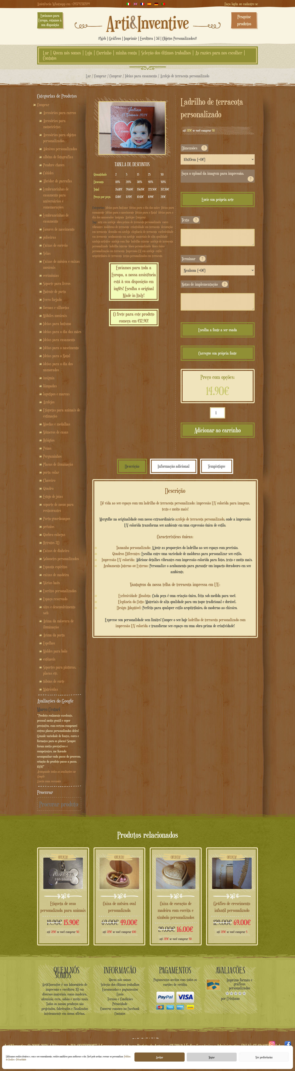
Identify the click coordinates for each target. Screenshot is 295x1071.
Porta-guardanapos (56, 518)
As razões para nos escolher (218, 52)
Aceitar (159, 1057)
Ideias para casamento (141, 75)
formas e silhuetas (56, 307)
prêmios (48, 526)
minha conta (126, 52)
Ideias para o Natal (146, 212)
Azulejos (129, 217)
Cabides (48, 173)
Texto (189, 219)
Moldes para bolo (55, 651)
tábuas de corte (53, 681)
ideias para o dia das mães (144, 208)
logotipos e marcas (56, 394)
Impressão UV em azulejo (140, 251)
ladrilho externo (140, 241)
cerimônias (51, 275)
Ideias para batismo (117, 208)
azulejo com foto (121, 241)
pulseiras (49, 237)
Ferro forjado (52, 299)
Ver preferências (264, 1057)
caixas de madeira (56, 574)
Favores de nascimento (58, 229)
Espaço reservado (55, 598)
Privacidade (21, 1059)
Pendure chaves (53, 165)
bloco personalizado (140, 246)
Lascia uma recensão (49, 781)
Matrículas (50, 689)
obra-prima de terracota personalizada (139, 222)
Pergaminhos (52, 456)
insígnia (119, 217)
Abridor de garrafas (57, 181)
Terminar (192, 258)
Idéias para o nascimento (120, 212)
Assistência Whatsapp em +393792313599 (63, 4)
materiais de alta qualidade (152, 236)
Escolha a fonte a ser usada (217, 329)
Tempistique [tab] (216, 466)
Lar (46, 52)
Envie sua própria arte (218, 199)
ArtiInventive (147, 22)
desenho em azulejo (119, 232)
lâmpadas (50, 386)
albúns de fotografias (58, 156)
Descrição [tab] (132, 466)
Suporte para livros (56, 283)
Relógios (49, 440)
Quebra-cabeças (54, 534)
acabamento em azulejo (121, 236)
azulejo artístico (101, 241)
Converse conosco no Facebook (119, 1008)
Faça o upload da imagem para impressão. (216, 176)
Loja (88, 52)
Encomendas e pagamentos (120, 989)
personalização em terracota (108, 251)
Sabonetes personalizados (61, 558)
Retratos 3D (51, 542)
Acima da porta (54, 635)
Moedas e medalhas (56, 424)
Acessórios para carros (59, 112)
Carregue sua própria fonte (217, 353)
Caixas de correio (55, 245)
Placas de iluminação (58, 464)
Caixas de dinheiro (56, 550)
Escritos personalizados (59, 590)
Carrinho (104, 52)
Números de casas (55, 432)
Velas (47, 253)
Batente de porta (54, 291)
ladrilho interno (118, 246)
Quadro (48, 488)
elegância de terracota (144, 232)
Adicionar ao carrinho (217, 430)
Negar (212, 1057)
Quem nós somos (67, 52)
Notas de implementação (204, 284)
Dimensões (193, 147)
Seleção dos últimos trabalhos (166, 52)
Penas (47, 448)
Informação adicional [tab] (173, 466)
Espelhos (49, 643)
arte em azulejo (106, 222)
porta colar (51, 472)
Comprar (100, 75)
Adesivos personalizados (60, 148)
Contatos (49, 58)
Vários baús (51, 582)
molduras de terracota (116, 227)
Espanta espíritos (55, 566)
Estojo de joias (53, 496)
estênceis (49, 659)
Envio (120, 994)
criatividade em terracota (145, 227)
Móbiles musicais (55, 315)
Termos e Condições (120, 999)
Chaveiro (49, 480)
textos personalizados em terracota (142, 256)
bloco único (158, 246)
